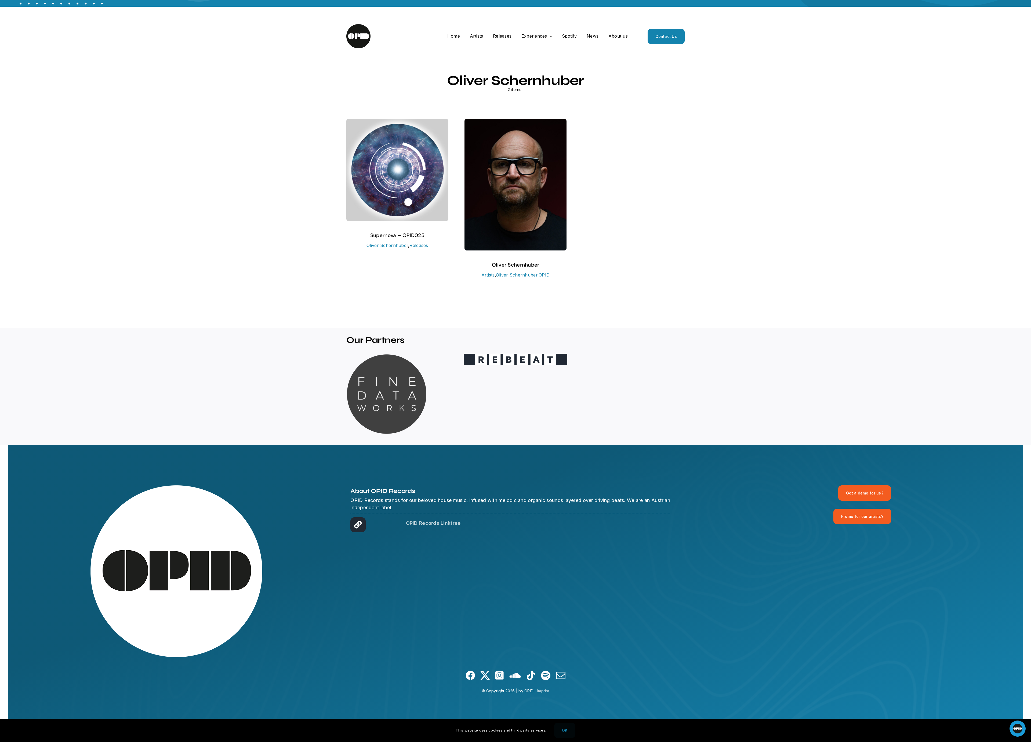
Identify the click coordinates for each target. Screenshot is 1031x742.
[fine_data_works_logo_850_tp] (386, 356)
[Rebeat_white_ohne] (515, 356)
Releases (418, 245)
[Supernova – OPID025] (397, 122)
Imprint (543, 691)
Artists (488, 275)
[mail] (560, 675)
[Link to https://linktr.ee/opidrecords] (357, 524)
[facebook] (470, 675)
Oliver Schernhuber (387, 245)
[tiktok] (531, 675)
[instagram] (499, 675)
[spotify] (545, 675)
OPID (544, 275)
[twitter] (485, 675)
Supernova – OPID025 (397, 235)
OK (565, 730)
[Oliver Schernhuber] (515, 122)
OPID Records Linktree (433, 523)
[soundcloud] (515, 675)
